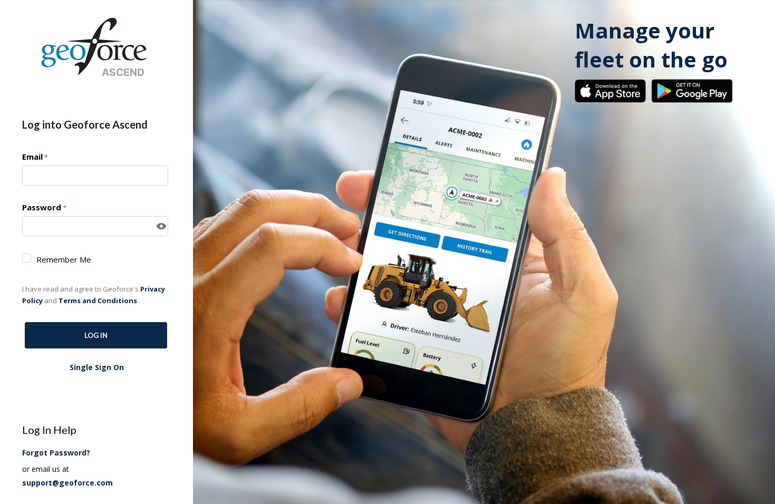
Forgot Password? (56, 453)
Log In (96, 335)
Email (32, 156)
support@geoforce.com (67, 483)
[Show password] (161, 226)
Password (41, 207)
